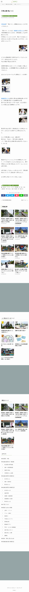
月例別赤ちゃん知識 (8, 473)
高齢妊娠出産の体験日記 (8, 541)
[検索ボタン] (27, 1)
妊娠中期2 (6, 493)
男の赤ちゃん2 (7, 501)
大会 (24, 187)
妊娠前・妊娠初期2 (8, 495)
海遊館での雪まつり (19, 30)
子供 (6, 188)
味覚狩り (6, 516)
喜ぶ (21, 187)
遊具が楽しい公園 (8, 532)
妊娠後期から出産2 (8, 498)
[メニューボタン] (1, 1)
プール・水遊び (7, 513)
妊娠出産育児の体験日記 (8, 476)
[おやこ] (14, 1)
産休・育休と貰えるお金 (8, 538)
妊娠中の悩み (7, 470)
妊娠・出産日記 (7, 481)
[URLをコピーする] (26, 195)
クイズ (12, 187)
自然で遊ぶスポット (8, 529)
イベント (8, 187)
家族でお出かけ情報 (6, 15)
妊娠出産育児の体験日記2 (9, 487)
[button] (3, 195)
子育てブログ (6, 504)
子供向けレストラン (8, 518)
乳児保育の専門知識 (8, 464)
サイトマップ (19, 587)
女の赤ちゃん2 (7, 490)
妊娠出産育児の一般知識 (8, 461)
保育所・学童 (6, 458)
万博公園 (3, 24)
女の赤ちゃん (7, 478)
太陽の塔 (3, 188)
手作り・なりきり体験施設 (10, 527)
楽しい (9, 188)
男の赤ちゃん (7, 484)
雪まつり (21, 188)
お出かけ (4, 187)
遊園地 (5, 535)
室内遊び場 (6, 521)
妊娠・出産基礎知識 (8, 467)
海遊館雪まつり (5, 98)
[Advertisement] (14, 297)
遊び (13, 188)
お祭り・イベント (13, 15)
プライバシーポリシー (11, 587)
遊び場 (16, 188)
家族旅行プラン (7, 524)
